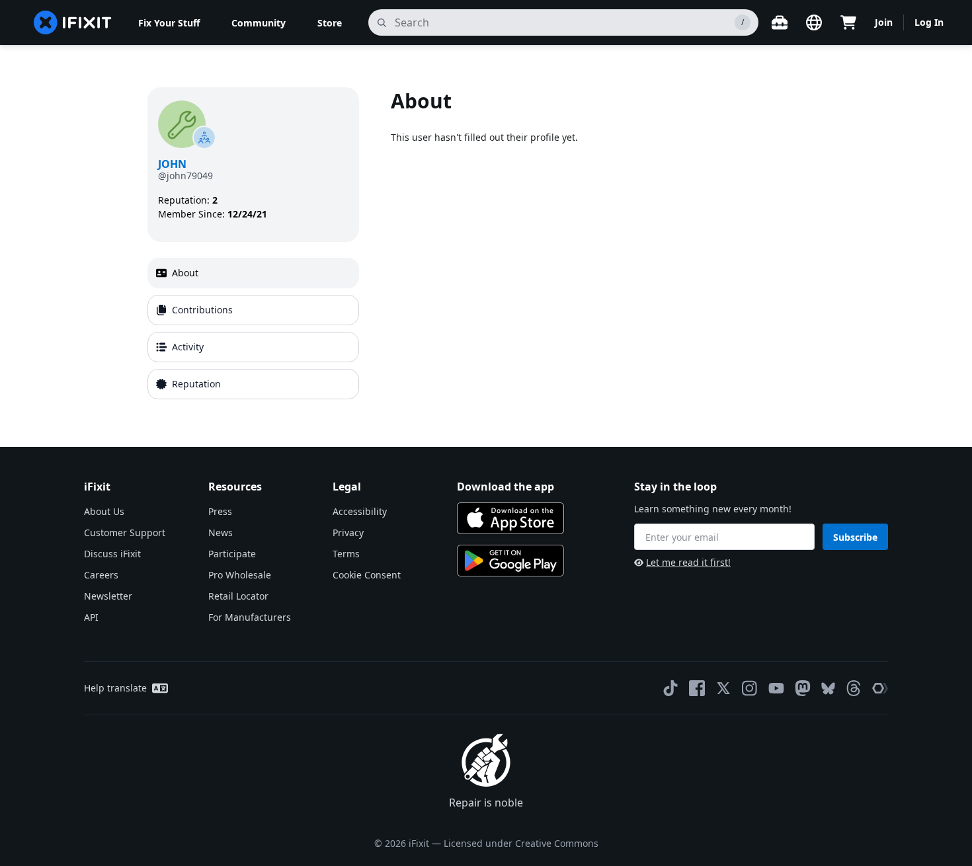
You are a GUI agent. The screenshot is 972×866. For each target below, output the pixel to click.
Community (258, 23)
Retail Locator (238, 596)
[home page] (73, 22)
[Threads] (854, 688)
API (91, 617)
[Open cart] (848, 22)
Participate (232, 553)
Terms (346, 553)
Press (220, 511)
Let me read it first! (688, 562)
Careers (101, 575)
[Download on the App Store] (510, 518)
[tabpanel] (608, 246)
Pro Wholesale (239, 575)
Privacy (348, 532)
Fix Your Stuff (169, 23)
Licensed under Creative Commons (521, 843)
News (220, 532)
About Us (104, 511)
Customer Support (124, 532)
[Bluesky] (828, 688)
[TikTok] (670, 688)
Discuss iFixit (112, 553)
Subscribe (855, 537)
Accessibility (360, 511)
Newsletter (108, 596)
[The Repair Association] (880, 688)
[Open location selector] (814, 22)
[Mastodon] (803, 688)
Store (329, 23)
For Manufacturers (249, 617)
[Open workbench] (779, 22)
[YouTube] (776, 688)
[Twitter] (723, 688)
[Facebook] (697, 688)
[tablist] (253, 329)
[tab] (253, 273)
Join (884, 22)
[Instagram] (750, 688)
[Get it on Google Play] (510, 560)
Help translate (115, 688)
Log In (929, 22)
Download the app (505, 486)
